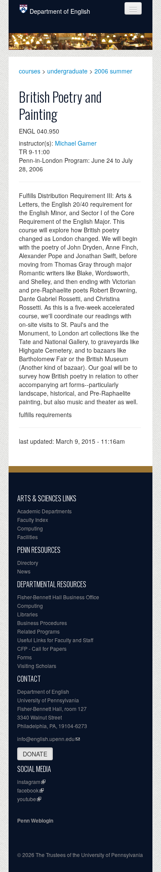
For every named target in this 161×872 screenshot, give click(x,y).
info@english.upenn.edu (46, 738)
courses (29, 71)
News (23, 571)
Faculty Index (32, 519)
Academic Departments (44, 511)
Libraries (27, 614)
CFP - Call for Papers (42, 648)
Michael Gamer (76, 143)
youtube (26, 798)
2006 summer (113, 71)
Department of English (60, 11)
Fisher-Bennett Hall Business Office (58, 597)
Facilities (27, 536)
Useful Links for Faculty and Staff (55, 639)
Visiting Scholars (36, 665)
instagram (28, 781)
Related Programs (38, 631)
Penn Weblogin (35, 820)
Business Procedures (42, 622)
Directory (27, 562)
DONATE (35, 754)
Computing (30, 528)
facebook (28, 790)
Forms (24, 657)
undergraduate (67, 71)
